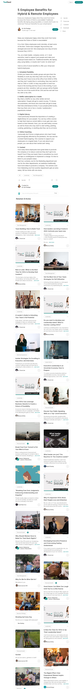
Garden (18, 654)
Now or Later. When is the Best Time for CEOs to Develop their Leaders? (26, 272)
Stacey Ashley (50, 245)
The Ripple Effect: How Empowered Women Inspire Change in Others (53, 675)
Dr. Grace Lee (49, 289)
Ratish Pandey (50, 466)
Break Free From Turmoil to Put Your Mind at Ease (26, 448)
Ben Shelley (21, 623)
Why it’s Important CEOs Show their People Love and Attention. (55, 499)
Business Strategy (21, 613)
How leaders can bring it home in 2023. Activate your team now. (56, 230)
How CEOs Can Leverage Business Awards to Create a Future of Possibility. (25, 404)
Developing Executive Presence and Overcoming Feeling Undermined (55, 543)
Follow (55, 29)
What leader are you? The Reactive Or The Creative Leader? (56, 456)
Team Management (37, 175)
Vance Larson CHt (22, 585)
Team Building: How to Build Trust (27, 229)
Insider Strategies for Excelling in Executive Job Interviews (27, 360)
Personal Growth (49, 407)
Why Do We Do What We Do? (25, 579)
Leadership (26, 175)
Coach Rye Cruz (22, 504)
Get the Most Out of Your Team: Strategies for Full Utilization (55, 278)
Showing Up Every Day (23, 617)
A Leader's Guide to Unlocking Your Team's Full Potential (26, 316)
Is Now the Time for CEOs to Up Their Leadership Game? (55, 631)
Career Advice (48, 362)
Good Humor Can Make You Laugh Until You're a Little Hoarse (56, 588)
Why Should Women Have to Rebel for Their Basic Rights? (25, 537)
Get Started (79, 2)
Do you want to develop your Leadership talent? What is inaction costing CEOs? (54, 322)
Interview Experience (22, 355)
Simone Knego (50, 687)
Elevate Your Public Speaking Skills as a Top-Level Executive (55, 412)
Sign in (71, 2)
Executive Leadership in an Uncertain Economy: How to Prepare (54, 368)
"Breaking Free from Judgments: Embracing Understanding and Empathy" (27, 493)
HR (19, 175)
